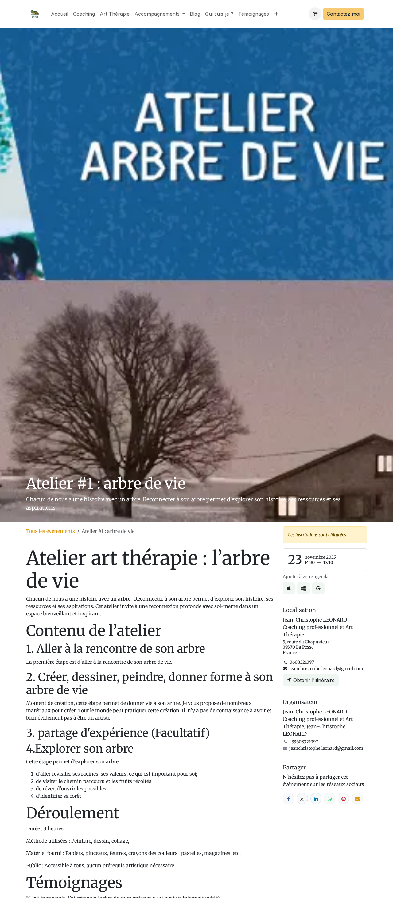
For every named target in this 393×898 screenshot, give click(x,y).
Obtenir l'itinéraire (313, 680)
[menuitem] (60, 14)
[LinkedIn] (316, 798)
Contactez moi (343, 14)
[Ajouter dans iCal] (289, 588)
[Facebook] (288, 798)
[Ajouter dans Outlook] (303, 588)
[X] (302, 798)
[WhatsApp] (329, 798)
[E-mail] (357, 798)
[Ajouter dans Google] (318, 588)
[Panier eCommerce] (315, 13)
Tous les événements (50, 531)
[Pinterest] (343, 798)
